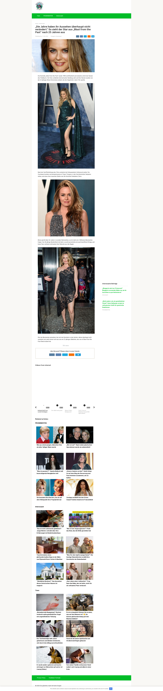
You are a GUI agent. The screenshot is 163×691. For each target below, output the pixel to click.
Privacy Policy (41, 678)
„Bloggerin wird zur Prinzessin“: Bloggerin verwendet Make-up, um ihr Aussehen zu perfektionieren (114, 290)
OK (111, 688)
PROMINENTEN (48, 16)
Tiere (38, 16)
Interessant (59, 16)
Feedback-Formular (54, 678)
